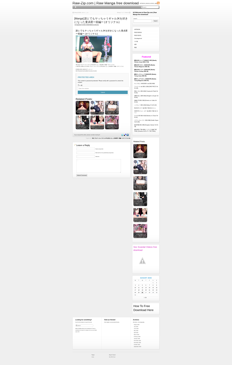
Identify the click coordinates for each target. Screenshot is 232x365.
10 (135, 287)
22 (153, 290)
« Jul (145, 297)
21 (149, 290)
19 (142, 290)
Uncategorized (138, 38)
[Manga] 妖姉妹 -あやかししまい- (81, 12)
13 (146, 287)
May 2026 (136, 330)
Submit (103, 92)
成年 (135, 44)
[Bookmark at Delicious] (125, 135)
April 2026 (136, 332)
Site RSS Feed (112, 356)
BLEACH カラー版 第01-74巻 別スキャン (145, 108)
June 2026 (136, 328)
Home (75, 7)
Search (135, 18)
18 (138, 290)
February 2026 (137, 336)
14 (149, 287)
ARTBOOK (137, 29)
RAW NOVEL (137, 35)
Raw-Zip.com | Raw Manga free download (105, 3)
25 (138, 292)
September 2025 (137, 346)
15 (153, 287)
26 (142, 292)
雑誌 (135, 47)
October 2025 (137, 344)
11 (138, 287)
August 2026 (136, 324)
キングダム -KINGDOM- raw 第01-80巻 (144, 83)
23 (156, 290)
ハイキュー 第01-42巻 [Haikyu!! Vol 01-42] (145, 105)
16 (156, 287)
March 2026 (136, 334)
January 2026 (137, 338)
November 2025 (137, 342)
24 (135, 292)
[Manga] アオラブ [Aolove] (123, 12)
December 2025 (137, 340)
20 (146, 290)
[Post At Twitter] (122, 135)
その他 (136, 41)
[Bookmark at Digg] (127, 135)
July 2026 (136, 326)
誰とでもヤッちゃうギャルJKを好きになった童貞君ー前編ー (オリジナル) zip (111, 138)
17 (135, 290)
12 (142, 287)
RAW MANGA (90, 24)
